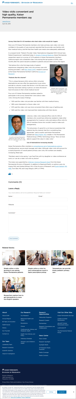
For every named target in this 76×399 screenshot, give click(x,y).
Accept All (61, 392)
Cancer (23, 326)
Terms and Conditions (16, 382)
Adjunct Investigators (8, 353)
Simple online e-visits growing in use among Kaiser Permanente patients (13, 270)
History (4, 327)
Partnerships (42, 323)
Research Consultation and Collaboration (47, 327)
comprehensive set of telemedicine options (47, 146)
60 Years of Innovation (8, 321)
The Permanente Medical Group (65, 331)
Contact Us (5, 333)
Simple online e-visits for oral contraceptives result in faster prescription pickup (38, 270)
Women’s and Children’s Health (28, 342)
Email (41, 196)
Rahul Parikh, (39, 134)
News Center (43, 338)
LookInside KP (62, 328)
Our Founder (6, 330)
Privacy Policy (6, 382)
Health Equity (6, 324)
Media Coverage (44, 352)
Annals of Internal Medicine (44, 55)
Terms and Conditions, (16, 397)
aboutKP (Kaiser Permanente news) (63, 324)
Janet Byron (6, 21)
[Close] (73, 392)
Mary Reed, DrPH (30, 69)
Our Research (25, 315)
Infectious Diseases (26, 338)
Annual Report (6, 318)
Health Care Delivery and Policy (28, 334)
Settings (51, 392)
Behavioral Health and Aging (27, 319)
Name (10, 196)
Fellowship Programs (45, 317)
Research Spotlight (44, 341)
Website (11, 204)
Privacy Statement (26, 397)
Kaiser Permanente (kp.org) (66, 315)
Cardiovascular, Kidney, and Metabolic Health (29, 330)
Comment (12, 213)
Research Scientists (8, 347)
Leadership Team (7, 344)
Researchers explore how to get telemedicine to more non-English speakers (13, 297)
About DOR (5, 315)
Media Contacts (43, 355)
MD (45, 134)
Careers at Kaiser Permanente (62, 319)
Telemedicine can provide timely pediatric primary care (61, 270)
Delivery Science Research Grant (39, 162)
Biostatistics (24, 323)
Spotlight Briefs (43, 344)
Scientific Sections (7, 350)
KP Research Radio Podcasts (44, 348)
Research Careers (44, 320)
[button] (72, 3)
